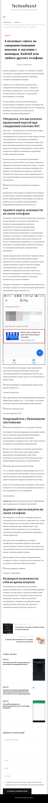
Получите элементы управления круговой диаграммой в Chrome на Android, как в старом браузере (16, 692)
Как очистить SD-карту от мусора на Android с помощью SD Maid (16, 663)
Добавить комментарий (24, 65)
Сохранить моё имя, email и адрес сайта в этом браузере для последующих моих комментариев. (25, 783)
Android (7, 35)
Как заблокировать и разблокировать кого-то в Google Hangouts (16, 706)
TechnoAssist (24, 5)
